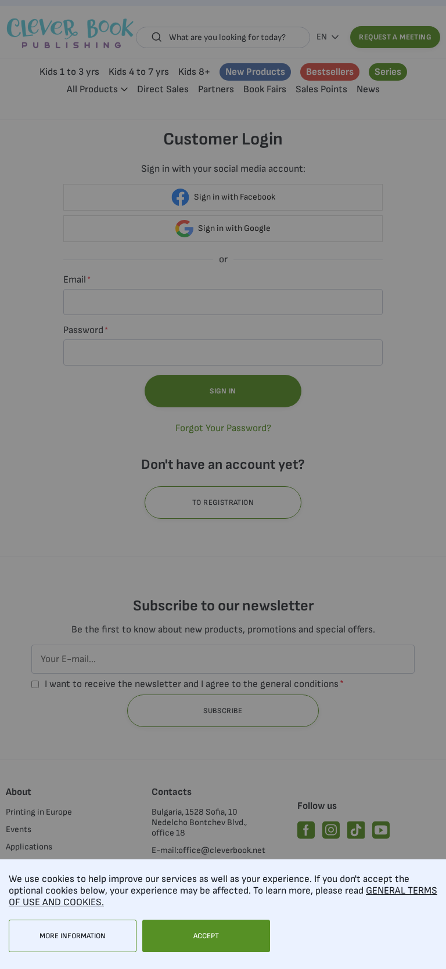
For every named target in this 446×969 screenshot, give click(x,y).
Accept (206, 936)
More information (72, 936)
